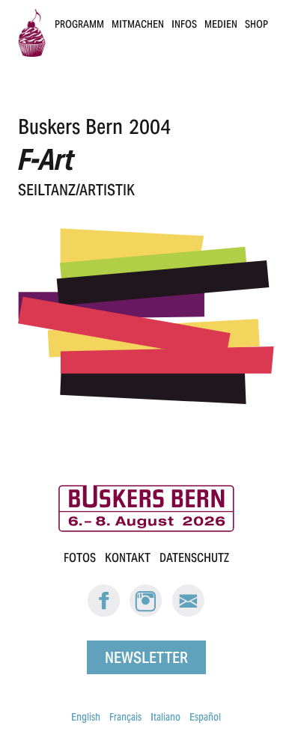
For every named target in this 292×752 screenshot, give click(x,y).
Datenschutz (194, 558)
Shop (256, 24)
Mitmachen (138, 24)
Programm (79, 24)
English (85, 717)
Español (205, 717)
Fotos (80, 558)
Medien (220, 24)
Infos (184, 24)
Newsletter (146, 657)
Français (125, 717)
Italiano (165, 717)
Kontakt (127, 558)
